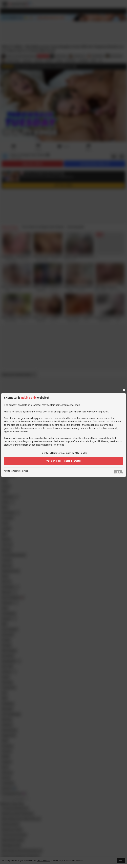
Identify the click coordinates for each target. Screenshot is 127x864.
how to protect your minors (16, 471)
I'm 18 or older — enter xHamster (63, 461)
